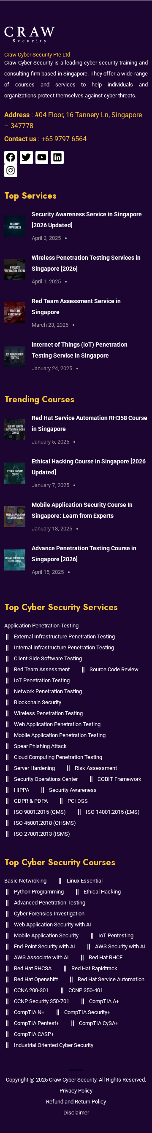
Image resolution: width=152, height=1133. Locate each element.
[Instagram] (10, 170)
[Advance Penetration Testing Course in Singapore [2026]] (14, 560)
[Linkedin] (57, 157)
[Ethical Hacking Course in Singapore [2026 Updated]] (14, 473)
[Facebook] (10, 157)
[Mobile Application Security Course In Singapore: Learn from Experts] (14, 516)
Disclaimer (76, 1112)
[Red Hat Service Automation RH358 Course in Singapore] (14, 429)
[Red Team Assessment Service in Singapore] (14, 312)
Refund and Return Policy (76, 1101)
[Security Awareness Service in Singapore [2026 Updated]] (14, 226)
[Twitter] (26, 157)
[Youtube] (42, 157)
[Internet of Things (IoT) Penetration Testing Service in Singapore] (14, 356)
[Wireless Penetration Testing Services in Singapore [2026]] (14, 269)
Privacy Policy (76, 1090)
